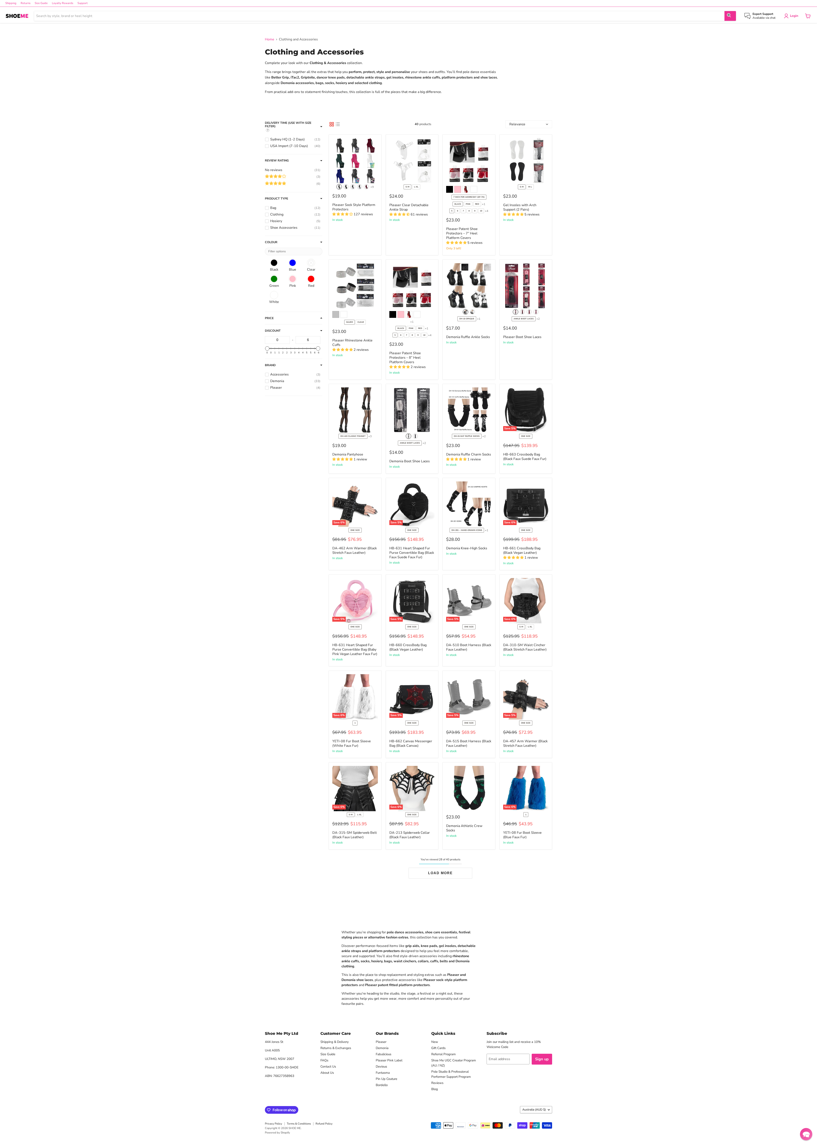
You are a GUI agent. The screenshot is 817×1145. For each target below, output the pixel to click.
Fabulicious (383, 1054)
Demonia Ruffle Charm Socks (468, 454)
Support (82, 3)
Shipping (10, 3)
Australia (534, 1110)
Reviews (437, 1083)
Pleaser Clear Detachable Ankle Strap (408, 207)
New (434, 1042)
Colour (271, 242)
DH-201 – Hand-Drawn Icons (466, 530)
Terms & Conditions (299, 1124)
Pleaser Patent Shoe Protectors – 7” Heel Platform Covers (462, 233)
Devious (381, 1066)
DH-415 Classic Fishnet (353, 436)
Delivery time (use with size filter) (288, 124)
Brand (270, 365)
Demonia (382, 1048)
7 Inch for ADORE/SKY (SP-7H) (468, 197)
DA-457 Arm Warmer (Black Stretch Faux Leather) (525, 743)
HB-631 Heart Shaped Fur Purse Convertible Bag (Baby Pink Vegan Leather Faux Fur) (354, 649)
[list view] (338, 124)
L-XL (416, 187)
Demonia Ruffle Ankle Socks (468, 337)
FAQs (324, 1060)
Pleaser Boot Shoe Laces (522, 337)
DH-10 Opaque (466, 318)
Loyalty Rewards (62, 3)
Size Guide (41, 3)
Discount (273, 331)
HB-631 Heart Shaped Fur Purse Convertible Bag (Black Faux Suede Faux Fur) (411, 553)
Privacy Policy (273, 1124)
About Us (327, 1073)
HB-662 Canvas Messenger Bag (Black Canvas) (410, 743)
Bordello (382, 1085)
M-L (530, 187)
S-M (407, 187)
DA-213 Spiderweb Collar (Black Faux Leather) (409, 834)
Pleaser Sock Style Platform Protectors (353, 207)
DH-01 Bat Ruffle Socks (467, 436)
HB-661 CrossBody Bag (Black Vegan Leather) (521, 550)
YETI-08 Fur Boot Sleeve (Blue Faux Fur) (522, 834)
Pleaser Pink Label (389, 1060)
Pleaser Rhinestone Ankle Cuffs (352, 342)
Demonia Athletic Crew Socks (464, 828)
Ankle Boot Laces (524, 318)
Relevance (517, 124)
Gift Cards (438, 1048)
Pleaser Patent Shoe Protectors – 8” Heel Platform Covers (405, 357)
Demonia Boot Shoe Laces (409, 461)
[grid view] (332, 124)
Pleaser (381, 1042)
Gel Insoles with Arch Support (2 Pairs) (519, 207)
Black (457, 204)
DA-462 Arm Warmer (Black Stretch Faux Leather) (354, 550)
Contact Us (328, 1066)
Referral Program (443, 1054)
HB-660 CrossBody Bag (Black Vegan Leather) (408, 647)
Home (269, 39)
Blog (434, 1089)
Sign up (542, 1059)
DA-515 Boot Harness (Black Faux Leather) (468, 743)
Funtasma (383, 1073)
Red (477, 204)
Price (269, 318)
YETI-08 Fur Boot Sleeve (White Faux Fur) (351, 743)
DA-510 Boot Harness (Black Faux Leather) (468, 647)
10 (481, 211)
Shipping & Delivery (334, 1042)
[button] (806, 1134)
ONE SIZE (525, 436)
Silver (349, 322)
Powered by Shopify (277, 1133)
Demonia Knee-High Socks (466, 548)
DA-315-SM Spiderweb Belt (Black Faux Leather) (354, 834)
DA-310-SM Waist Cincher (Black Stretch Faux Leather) (525, 647)
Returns (25, 3)
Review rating (277, 160)
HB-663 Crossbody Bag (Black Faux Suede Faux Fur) (524, 456)
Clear (360, 322)
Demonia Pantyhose (347, 454)
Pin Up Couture (386, 1079)
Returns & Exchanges (335, 1048)
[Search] (730, 16)
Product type (276, 198)
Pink (468, 204)
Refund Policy (324, 1124)
